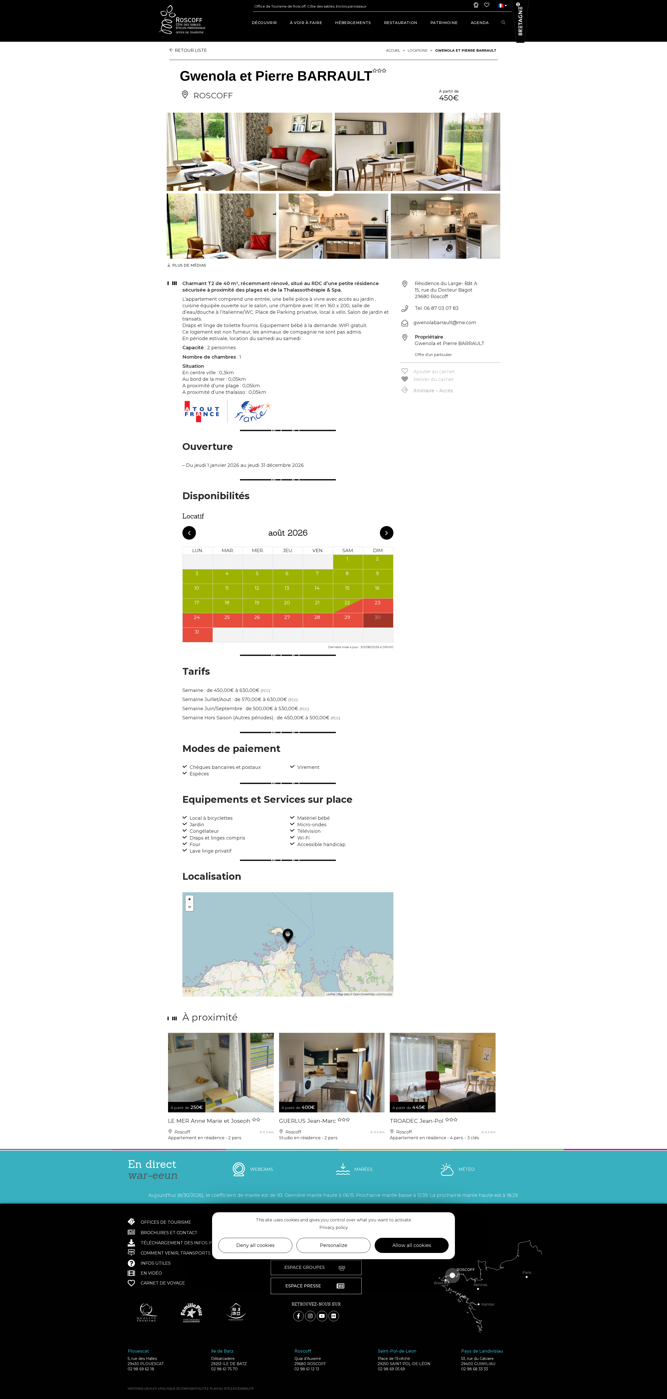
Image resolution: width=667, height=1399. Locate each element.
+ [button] (189, 899)
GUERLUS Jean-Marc (308, 1121)
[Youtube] (322, 1316)
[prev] (189, 533)
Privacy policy (333, 1227)
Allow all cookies (411, 1245)
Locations (418, 50)
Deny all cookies (255, 1245)
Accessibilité (243, 1388)
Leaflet (330, 994)
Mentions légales (142, 1388)
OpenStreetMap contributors (372, 994)
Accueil (393, 50)
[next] (386, 533)
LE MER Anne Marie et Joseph (210, 1121)
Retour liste (191, 50)
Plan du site (220, 1388)
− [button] (189, 906)
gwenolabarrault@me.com (444, 322)
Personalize (333, 1245)
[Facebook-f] (298, 1316)
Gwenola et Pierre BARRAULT (465, 50)
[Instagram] (310, 1316)
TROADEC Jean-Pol (417, 1121)
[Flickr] (334, 1316)
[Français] (500, 6)
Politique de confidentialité (183, 1388)
